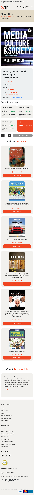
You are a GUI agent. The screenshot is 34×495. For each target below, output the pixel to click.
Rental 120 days (24, 108)
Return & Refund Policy (8, 444)
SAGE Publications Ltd (15, 97)
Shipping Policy (5, 436)
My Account (4, 410)
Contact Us (4, 446)
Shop (2, 408)
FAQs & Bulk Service (7, 431)
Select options (16, 175)
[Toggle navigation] (31, 7)
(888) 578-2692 (9, 472)
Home (3, 16)
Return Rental (5, 413)
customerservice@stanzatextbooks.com (17, 476)
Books (14, 16)
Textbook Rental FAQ (7, 434)
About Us (4, 429)
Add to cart (22, 135)
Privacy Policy (5, 439)
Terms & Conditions (7, 441)
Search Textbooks (6, 415)
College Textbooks (6, 418)
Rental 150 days (7, 108)
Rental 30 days (7, 122)
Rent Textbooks (5, 420)
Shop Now (8, 16)
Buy (20, 122)
